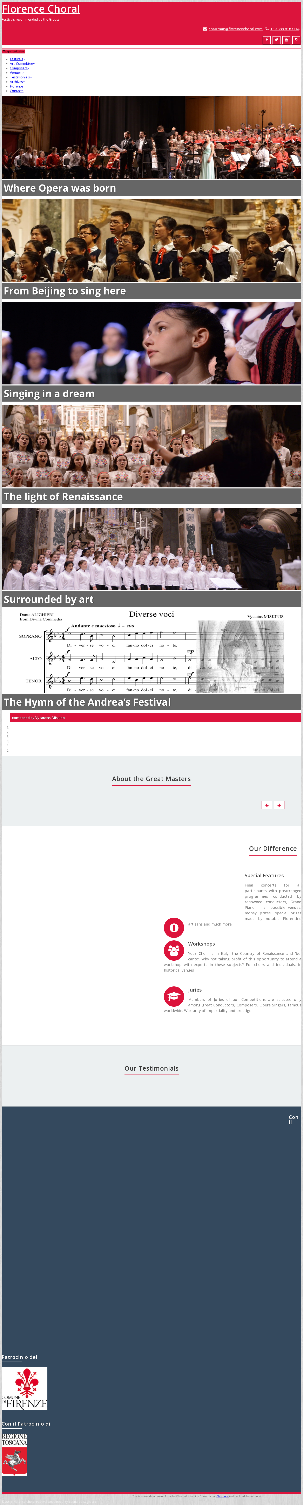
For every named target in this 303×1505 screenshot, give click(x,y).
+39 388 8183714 (284, 28)
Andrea (183, 889)
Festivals (16, 59)
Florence (16, 86)
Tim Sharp (151, 1324)
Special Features (264, 875)
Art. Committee (21, 63)
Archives (16, 81)
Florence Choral (41, 9)
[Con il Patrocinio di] (14, 1475)
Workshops (201, 943)
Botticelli (21, 889)
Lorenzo (103, 889)
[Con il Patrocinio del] (24, 1408)
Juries (195, 989)
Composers (19, 68)
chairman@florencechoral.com (236, 28)
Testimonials (20, 77)
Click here (222, 1496)
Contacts (16, 91)
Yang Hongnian (151, 1233)
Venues (15, 72)
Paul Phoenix (145, 1144)
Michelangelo (21, 1004)
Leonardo (102, 1004)
